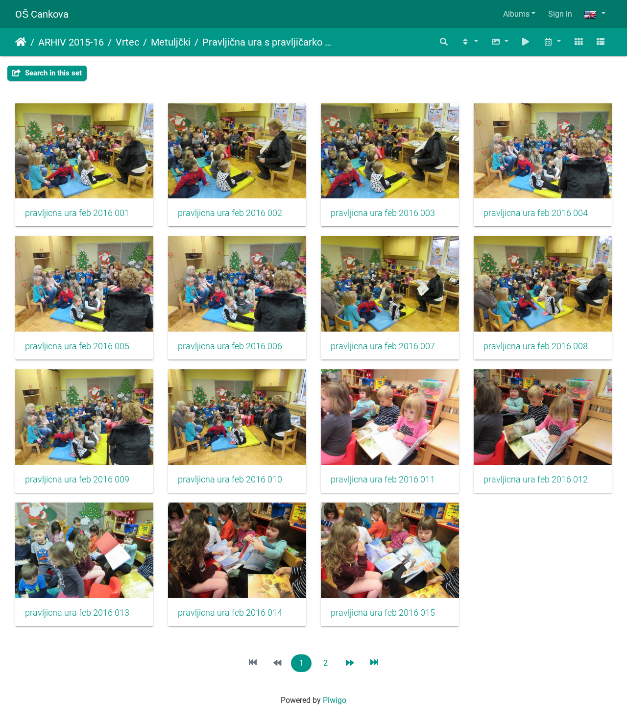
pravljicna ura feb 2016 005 (77, 346)
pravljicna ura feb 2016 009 (77, 479)
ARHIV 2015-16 (71, 42)
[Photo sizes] (499, 42)
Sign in (560, 14)
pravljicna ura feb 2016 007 (383, 346)
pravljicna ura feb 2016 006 (230, 346)
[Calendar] (552, 42)
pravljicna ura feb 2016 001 (77, 213)
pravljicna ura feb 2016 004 (535, 213)
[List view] (600, 42)
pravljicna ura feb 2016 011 (383, 479)
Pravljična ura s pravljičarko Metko (270, 42)
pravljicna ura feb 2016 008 (535, 346)
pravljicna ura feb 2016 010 (230, 479)
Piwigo (334, 700)
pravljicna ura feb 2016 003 (383, 213)
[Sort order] (469, 42)
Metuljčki (171, 42)
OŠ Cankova (42, 14)
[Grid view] (578, 42)
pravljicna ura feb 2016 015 (383, 613)
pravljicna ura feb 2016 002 (230, 213)
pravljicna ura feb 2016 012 (535, 479)
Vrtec (127, 42)
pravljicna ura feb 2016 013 (77, 613)
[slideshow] (526, 42)
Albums (516, 14)
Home (20, 42)
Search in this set (52, 73)
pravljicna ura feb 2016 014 (230, 613)
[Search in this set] (444, 42)
